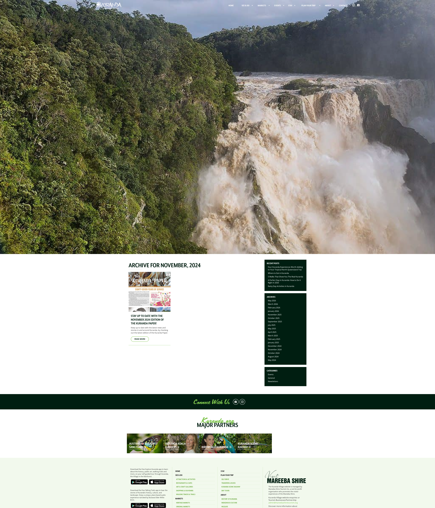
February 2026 (274, 307)
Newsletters (273, 381)
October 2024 (273, 353)
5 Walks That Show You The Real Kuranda (285, 276)
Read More (139, 339)
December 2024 (274, 346)
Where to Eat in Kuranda (278, 273)
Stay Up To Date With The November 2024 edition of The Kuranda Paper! (147, 319)
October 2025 (273, 318)
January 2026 (273, 311)
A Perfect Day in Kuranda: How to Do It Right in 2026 (284, 281)
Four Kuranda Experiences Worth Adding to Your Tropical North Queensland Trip (285, 268)
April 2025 (272, 332)
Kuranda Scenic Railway (248, 445)
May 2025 (272, 328)
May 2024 (272, 360)
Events (271, 374)
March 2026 (273, 304)
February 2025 (274, 339)
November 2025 (275, 314)
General (271, 378)
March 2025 (273, 335)
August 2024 (273, 356)
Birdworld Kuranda (215, 447)
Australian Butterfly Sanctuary (143, 445)
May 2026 (272, 300)
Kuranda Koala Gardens (175, 445)
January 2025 (273, 342)
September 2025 (275, 321)
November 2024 (275, 349)
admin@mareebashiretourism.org (283, 502)
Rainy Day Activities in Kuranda (281, 286)
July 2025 (271, 325)
